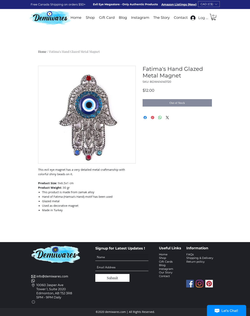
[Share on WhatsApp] (160, 117)
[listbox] (209, 4)
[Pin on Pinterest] (152, 117)
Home (42, 51)
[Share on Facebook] (145, 117)
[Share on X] (167, 117)
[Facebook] (190, 283)
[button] (209, 4)
